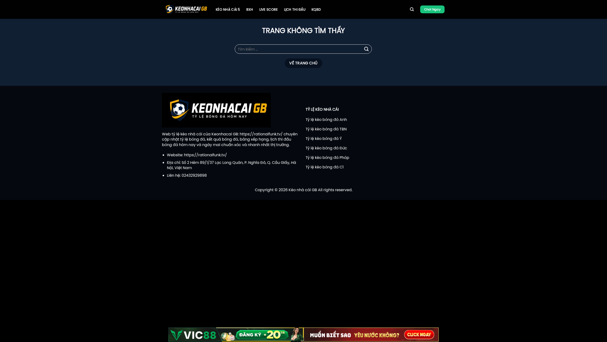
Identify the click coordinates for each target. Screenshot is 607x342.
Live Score (268, 9)
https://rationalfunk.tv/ (261, 134)
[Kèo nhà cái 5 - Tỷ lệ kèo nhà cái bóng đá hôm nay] (185, 9)
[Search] (412, 9)
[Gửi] (366, 49)
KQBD (316, 9)
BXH (249, 9)
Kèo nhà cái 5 (228, 9)
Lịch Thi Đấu (294, 9)
